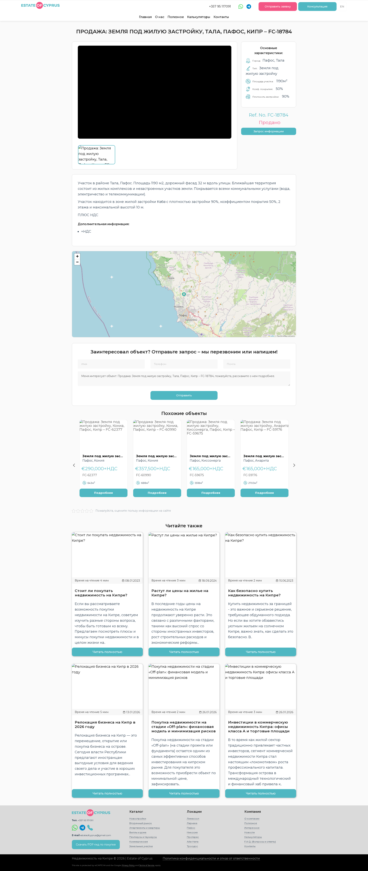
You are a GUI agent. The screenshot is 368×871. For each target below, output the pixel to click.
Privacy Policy (128, 865)
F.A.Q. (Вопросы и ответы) (260, 841)
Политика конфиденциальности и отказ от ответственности (211, 858)
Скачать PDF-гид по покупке (96, 844)
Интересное (252, 827)
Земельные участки (141, 846)
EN (342, 6)
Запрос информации (269, 131)
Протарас (193, 837)
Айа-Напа (192, 841)
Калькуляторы (198, 17)
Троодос (192, 846)
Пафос (191, 827)
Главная (145, 17)
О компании (251, 818)
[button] (77, 256)
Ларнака (192, 823)
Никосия (192, 832)
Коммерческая (138, 841)
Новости (249, 832)
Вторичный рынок (140, 823)
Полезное (176, 17)
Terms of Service (146, 865)
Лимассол (193, 818)
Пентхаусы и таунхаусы (143, 837)
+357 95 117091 (220, 6)
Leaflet (272, 336)
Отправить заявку (278, 6)
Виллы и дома (137, 832)
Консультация (317, 6)
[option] (103, 461)
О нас (159, 17)
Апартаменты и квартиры (144, 827)
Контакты (221, 17)
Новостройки (137, 818)
